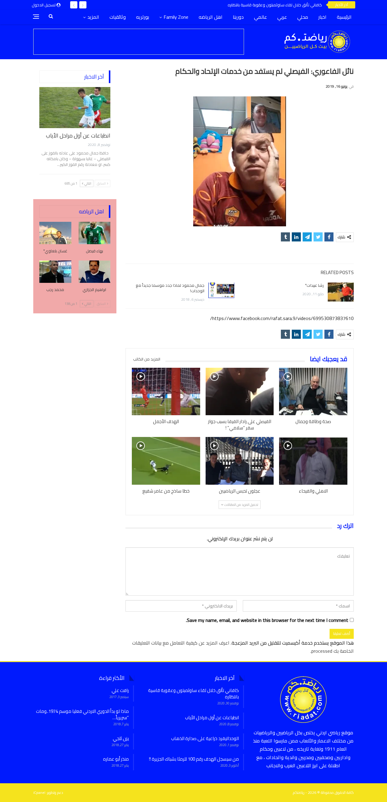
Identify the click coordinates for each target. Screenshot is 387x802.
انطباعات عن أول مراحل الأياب (78, 136)
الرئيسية (344, 16)
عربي (282, 16)
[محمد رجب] (55, 271)
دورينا (238, 16)
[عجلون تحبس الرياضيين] (240, 461)
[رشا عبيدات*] (341, 292)
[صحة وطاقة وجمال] (313, 392)
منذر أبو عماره (116, 759)
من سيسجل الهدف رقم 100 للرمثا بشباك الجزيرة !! (194, 759)
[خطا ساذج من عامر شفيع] (166, 461)
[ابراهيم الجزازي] (95, 271)
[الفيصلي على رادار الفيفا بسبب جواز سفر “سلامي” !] (240, 392)
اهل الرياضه (211, 16)
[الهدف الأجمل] (166, 392)
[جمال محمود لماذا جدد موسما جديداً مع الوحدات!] (221, 292)
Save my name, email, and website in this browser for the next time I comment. (267, 620)
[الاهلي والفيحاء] (313, 461)
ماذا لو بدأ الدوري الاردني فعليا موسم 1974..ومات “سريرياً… (82, 714)
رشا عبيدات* (314, 285)
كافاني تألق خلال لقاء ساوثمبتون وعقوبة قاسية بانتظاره (275, 4)
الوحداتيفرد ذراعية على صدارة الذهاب (205, 738)
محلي (302, 16)
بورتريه (142, 16)
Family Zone (176, 16)
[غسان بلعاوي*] (55, 233)
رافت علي (120, 690)
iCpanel (39, 792)
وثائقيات (117, 16)
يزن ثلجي (121, 738)
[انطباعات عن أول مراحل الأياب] (74, 107)
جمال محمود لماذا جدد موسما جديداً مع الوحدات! (170, 288)
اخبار (322, 16)
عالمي (260, 16)
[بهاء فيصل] (95, 233)
